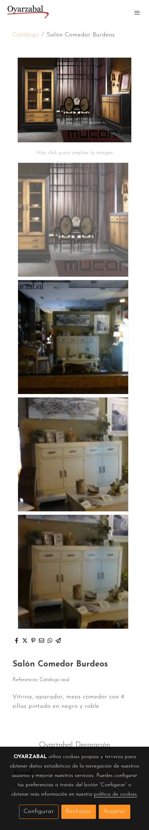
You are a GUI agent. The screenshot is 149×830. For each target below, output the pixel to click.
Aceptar (114, 811)
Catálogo (25, 35)
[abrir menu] (137, 12)
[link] (28, 12)
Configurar (39, 811)
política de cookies (115, 794)
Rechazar (78, 811)
